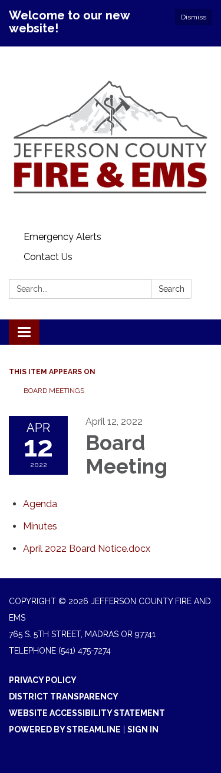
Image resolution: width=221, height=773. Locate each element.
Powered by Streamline (65, 729)
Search (171, 289)
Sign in (143, 729)
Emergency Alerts (62, 236)
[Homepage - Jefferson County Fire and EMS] (110, 136)
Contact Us (48, 256)
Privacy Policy (43, 680)
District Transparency (63, 696)
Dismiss (193, 17)
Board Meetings (54, 390)
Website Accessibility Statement (87, 713)
